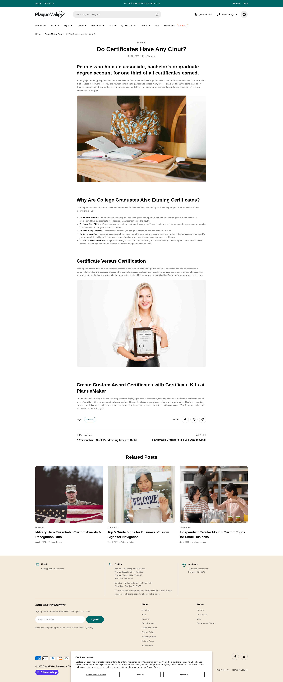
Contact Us (49, 3)
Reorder (237, 3)
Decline (184, 674)
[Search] (157, 14)
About (38, 3)
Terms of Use (71, 627)
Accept (140, 674)
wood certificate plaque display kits (97, 398)
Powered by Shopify (65, 666)
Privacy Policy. (87, 627)
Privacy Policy (153, 667)
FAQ (245, 3)
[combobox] (117, 14)
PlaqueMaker (49, 666)
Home (38, 34)
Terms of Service (240, 670)
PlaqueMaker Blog (53, 34)
